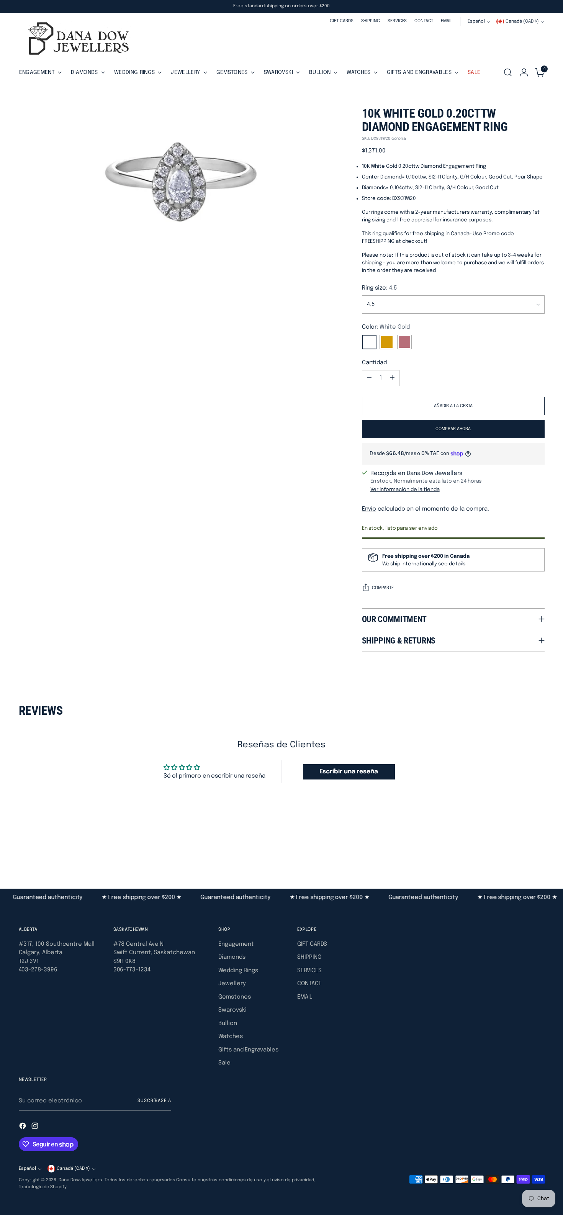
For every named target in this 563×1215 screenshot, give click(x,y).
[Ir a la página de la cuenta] (524, 72)
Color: (386, 327)
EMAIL (304, 997)
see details (451, 564)
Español (476, 21)
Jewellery (231, 984)
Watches (230, 1036)
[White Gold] (369, 342)
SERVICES (309, 971)
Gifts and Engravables (248, 1050)
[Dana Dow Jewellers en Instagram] (35, 1127)
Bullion (227, 1023)
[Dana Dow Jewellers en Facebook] (23, 1127)
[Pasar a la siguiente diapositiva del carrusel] (538, 846)
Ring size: (379, 288)
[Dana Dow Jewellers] (76, 40)
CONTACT (309, 984)
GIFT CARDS (312, 944)
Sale (224, 1063)
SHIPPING (309, 957)
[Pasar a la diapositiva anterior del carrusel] (520, 847)
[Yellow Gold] (387, 342)
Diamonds (231, 957)
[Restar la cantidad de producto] (369, 378)
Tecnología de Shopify (43, 1187)
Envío (369, 509)
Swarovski (232, 1010)
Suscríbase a (154, 1101)
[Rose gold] (404, 342)
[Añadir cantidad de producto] (392, 378)
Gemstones (234, 997)
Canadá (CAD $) (522, 21)
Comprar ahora (453, 429)
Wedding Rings (238, 971)
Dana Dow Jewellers (80, 1180)
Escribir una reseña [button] (348, 771)
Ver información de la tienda (405, 489)
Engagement (236, 944)
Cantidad (374, 363)
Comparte (383, 588)
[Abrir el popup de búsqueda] (508, 72)
